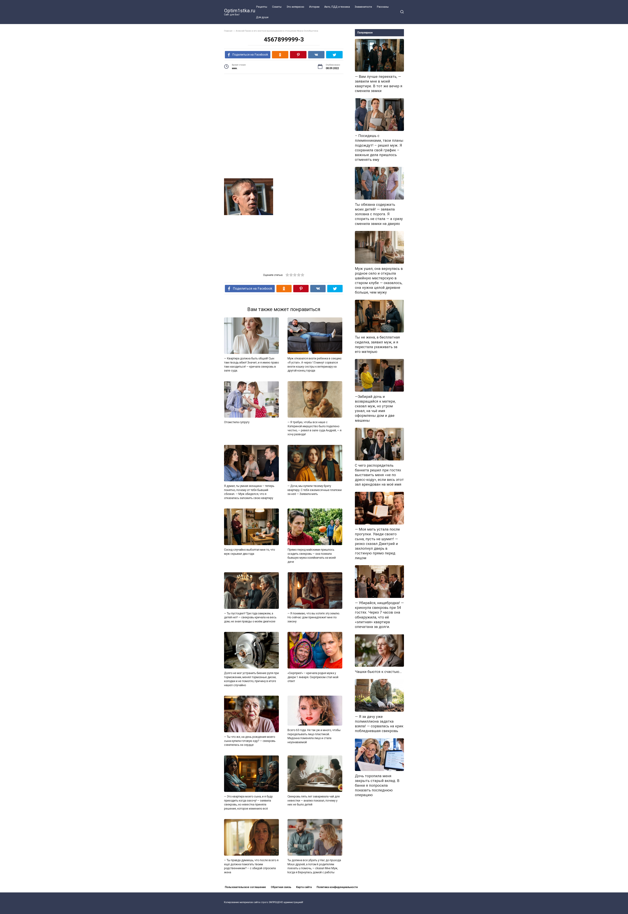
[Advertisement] (283, 102)
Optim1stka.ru (239, 10)
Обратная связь (281, 887)
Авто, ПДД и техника (337, 6)
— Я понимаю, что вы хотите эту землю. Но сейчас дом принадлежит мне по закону (314, 617)
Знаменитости (363, 6)
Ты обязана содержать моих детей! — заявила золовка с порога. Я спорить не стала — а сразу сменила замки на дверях (379, 214)
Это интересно (295, 6)
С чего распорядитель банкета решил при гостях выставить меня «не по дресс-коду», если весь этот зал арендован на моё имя (379, 475)
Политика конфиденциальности (337, 887)
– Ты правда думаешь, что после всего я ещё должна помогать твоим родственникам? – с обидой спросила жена (251, 866)
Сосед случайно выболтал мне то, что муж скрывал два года (249, 551)
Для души (262, 17)
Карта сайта (304, 887)
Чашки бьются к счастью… (378, 671)
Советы (277, 6)
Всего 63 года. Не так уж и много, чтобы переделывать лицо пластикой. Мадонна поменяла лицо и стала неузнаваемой (314, 736)
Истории (314, 6)
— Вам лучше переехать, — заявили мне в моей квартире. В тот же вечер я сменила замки (378, 83)
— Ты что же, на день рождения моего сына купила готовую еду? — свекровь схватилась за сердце (249, 740)
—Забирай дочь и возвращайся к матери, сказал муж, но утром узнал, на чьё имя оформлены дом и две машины (375, 408)
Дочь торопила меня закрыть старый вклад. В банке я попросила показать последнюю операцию (377, 785)
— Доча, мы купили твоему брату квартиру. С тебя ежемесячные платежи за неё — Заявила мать (315, 490)
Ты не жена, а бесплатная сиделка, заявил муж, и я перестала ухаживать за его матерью (377, 344)
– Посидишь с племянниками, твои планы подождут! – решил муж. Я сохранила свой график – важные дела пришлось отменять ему (379, 148)
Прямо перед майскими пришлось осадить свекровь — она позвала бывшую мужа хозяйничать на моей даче (312, 555)
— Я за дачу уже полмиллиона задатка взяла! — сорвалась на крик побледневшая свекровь (379, 723)
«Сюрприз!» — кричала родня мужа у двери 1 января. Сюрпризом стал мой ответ (313, 677)
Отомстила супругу (236, 422)
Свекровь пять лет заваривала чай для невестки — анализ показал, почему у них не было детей (314, 800)
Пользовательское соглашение (245, 887)
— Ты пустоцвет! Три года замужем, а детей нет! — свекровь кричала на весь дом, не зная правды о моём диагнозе (250, 617)
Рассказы (383, 6)
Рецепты (261, 6)
